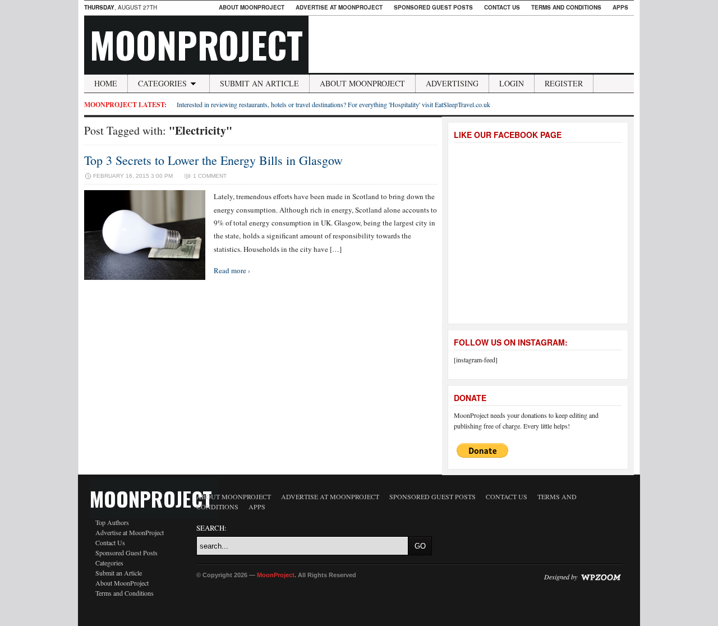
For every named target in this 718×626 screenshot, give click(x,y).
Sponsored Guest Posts (433, 7)
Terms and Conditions (566, 7)
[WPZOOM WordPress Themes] (601, 576)
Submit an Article (259, 83)
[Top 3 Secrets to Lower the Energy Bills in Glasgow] (144, 277)
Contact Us (502, 7)
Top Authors (112, 522)
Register (564, 83)
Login (511, 83)
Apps (620, 7)
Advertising (452, 83)
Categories (162, 83)
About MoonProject (251, 7)
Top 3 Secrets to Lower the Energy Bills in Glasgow (213, 160)
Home (105, 83)
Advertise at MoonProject (339, 7)
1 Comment (210, 176)
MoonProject (196, 44)
